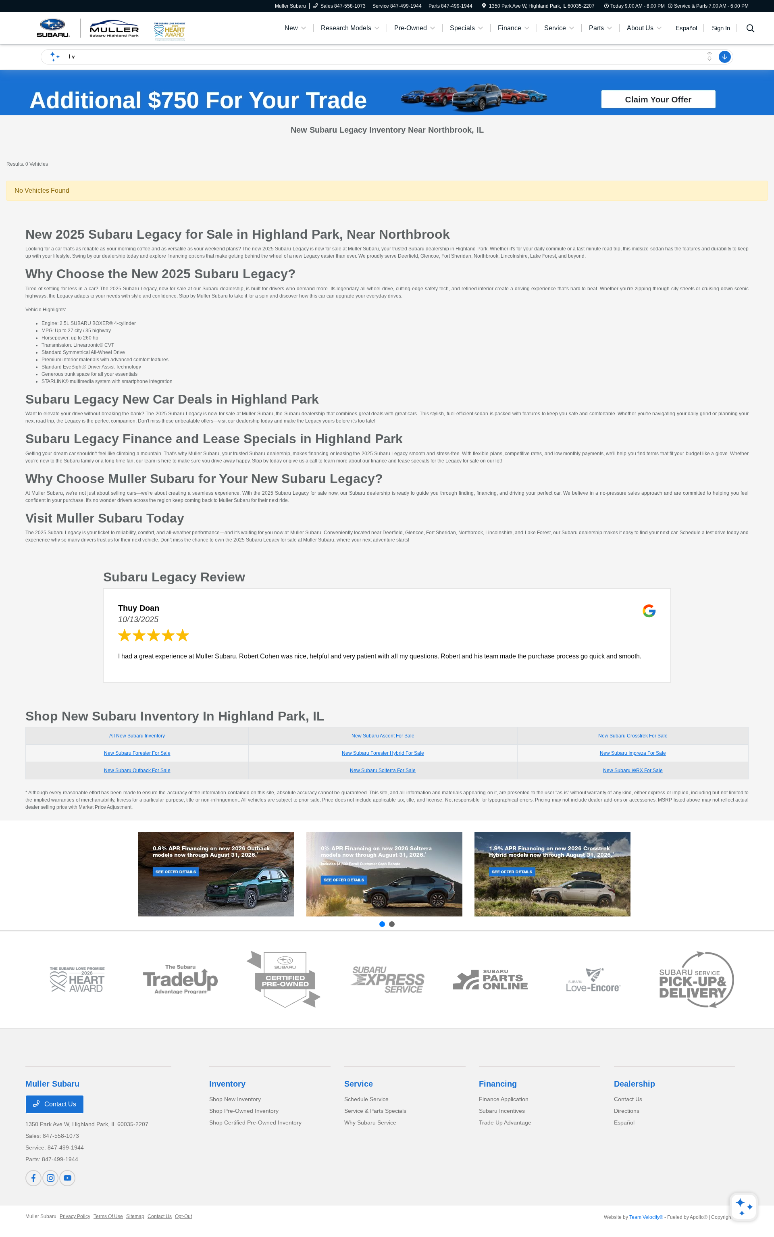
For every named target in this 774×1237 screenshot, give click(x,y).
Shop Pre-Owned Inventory (244, 1111)
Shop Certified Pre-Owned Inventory (255, 1122)
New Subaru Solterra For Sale (383, 770)
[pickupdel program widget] (697, 979)
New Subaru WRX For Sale (633, 770)
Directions (626, 1111)
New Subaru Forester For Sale (137, 753)
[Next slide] (392, 924)
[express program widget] (387, 979)
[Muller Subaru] (88, 27)
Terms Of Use (108, 1216)
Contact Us (59, 1104)
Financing (498, 1083)
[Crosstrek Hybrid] (552, 874)
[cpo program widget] (283, 979)
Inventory (227, 1083)
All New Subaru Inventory (137, 736)
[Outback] (216, 874)
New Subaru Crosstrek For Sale (633, 736)
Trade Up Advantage (505, 1122)
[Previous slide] (382, 924)
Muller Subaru (40, 1216)
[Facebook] (33, 1178)
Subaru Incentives (502, 1111)
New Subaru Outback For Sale (137, 770)
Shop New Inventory (235, 1099)
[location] (484, 6)
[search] (751, 29)
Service (358, 1083)
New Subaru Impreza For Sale (633, 753)
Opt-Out (183, 1216)
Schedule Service (366, 1099)
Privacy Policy (75, 1216)
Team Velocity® (646, 1217)
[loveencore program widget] (593, 979)
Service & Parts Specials (375, 1111)
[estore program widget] (490, 979)
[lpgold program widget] (77, 979)
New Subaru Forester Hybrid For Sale (383, 753)
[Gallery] (387, 99)
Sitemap (135, 1216)
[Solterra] (384, 874)
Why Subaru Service (370, 1122)
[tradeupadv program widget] (180, 979)
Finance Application (503, 1099)
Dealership (634, 1083)
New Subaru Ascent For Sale (383, 736)
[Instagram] (50, 1178)
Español (624, 1122)
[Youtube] (67, 1178)
